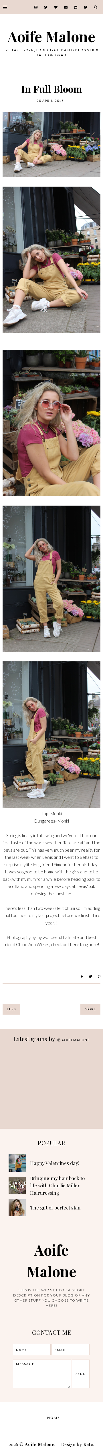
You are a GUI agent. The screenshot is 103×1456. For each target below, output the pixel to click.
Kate (88, 1444)
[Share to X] (90, 976)
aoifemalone (76, 1040)
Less (11, 1009)
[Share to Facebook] (82, 976)
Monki (56, 813)
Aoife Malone (51, 36)
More (90, 1009)
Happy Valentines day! (54, 1163)
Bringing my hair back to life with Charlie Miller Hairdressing (57, 1185)
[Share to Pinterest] (99, 976)
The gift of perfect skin (55, 1207)
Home (53, 1417)
